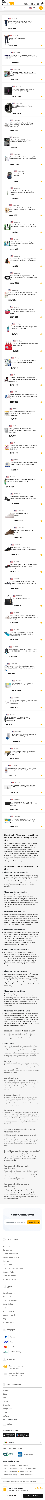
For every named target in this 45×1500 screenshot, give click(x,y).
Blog (4, 1319)
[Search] (41, 8)
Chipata (6, 1412)
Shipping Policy (9, 1272)
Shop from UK (23, 1465)
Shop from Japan (10, 1468)
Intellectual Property (11, 1257)
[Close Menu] (2, 4)
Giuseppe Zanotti (9, 1097)
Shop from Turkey (10, 1475)
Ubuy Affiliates (8, 1322)
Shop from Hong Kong (28, 1468)
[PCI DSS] (8, 1454)
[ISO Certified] (24, 1454)
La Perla (6, 1063)
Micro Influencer (9, 1276)
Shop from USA (9, 1465)
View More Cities (9, 1420)
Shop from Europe (26, 1475)
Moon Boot (29, 1046)
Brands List (7, 1297)
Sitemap (6, 1261)
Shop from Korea (10, 1471)
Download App (9, 1293)
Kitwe (5, 1394)
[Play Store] (22, 1436)
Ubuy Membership (10, 1279)
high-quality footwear (20, 1142)
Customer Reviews (10, 1300)
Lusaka (5, 1390)
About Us (6, 1246)
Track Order (7, 1265)
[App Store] (9, 1436)
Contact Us (7, 1250)
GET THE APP (33, 1496)
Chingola (6, 1405)
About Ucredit (8, 1311)
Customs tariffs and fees (13, 1268)
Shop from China (26, 1471)
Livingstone (7, 1409)
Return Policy (8, 1304)
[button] (27, 4)
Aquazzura (7, 1112)
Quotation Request (10, 1254)
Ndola (5, 1398)
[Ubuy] (11, 4)
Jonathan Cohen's (10, 1080)
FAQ (4, 1308)
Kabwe (5, 1401)
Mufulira (6, 1416)
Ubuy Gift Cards (9, 1315)
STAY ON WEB (12, 1496)
